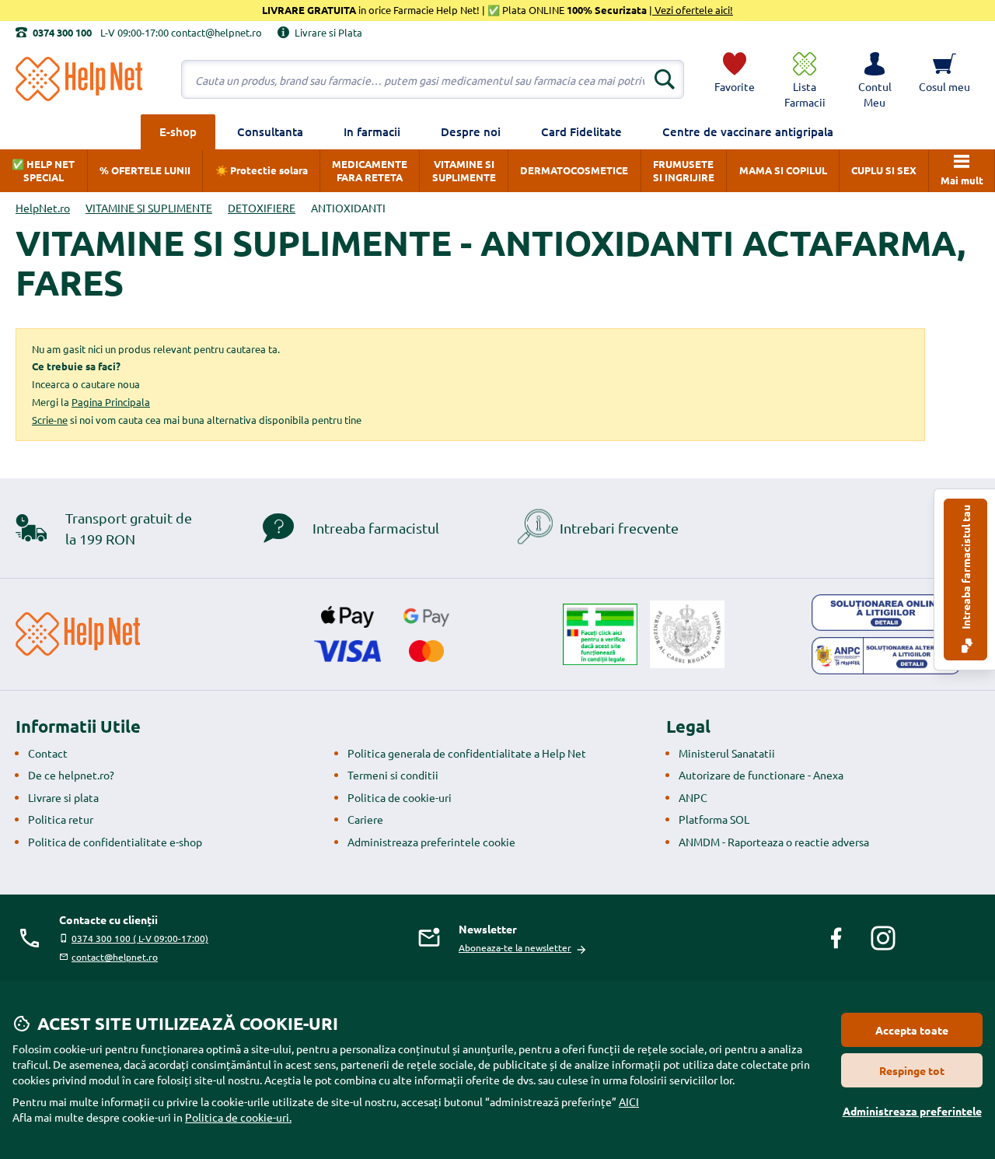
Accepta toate (911, 1030)
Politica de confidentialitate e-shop (115, 842)
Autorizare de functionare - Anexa (761, 775)
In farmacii (372, 131)
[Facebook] (836, 938)
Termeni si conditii (392, 775)
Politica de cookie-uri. (238, 1117)
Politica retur (60, 819)
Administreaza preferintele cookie (431, 842)
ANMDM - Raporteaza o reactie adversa (774, 842)
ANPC (693, 797)
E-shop (178, 131)
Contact (48, 753)
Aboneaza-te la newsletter (515, 947)
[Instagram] (883, 938)
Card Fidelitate (581, 131)
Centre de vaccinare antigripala (747, 131)
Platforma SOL (714, 819)
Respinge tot (911, 1070)
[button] (874, 79)
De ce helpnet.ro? (71, 775)
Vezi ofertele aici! (692, 9)
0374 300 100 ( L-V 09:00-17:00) (140, 938)
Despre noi (471, 131)
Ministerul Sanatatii (727, 753)
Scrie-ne (50, 419)
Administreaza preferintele (912, 1111)
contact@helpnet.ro (115, 957)
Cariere (365, 819)
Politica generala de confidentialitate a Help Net (466, 753)
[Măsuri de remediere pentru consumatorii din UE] (886, 613)
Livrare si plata (63, 797)
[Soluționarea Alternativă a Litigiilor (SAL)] (886, 655)
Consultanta (270, 131)
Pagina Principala (111, 401)
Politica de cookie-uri (399, 797)
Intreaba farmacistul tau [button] (965, 568)
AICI (629, 1101)
